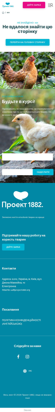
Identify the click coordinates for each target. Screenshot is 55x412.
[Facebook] (18, 356)
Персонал (27, 410)
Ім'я (4, 151)
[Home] (8, 5)
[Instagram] (27, 357)
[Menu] (50, 5)
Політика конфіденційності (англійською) (21, 322)
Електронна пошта (11, 166)
